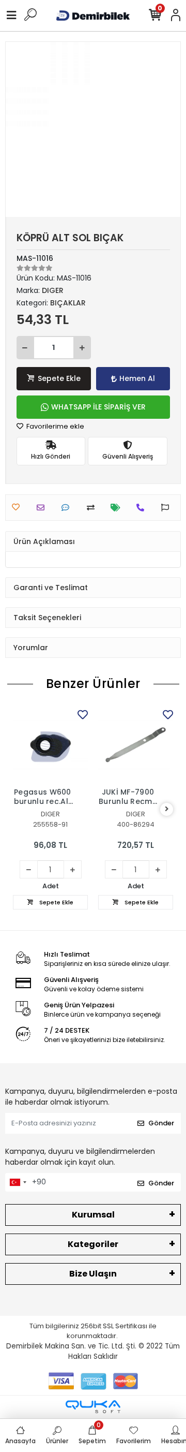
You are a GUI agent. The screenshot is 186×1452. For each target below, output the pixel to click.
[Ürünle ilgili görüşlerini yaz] (68, 507)
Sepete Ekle (59, 378)
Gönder (161, 1123)
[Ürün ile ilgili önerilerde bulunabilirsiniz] (168, 507)
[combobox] (17, 1182)
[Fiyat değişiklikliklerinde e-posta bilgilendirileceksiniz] (118, 507)
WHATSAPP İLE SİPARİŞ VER (98, 407)
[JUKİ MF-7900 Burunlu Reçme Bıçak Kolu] (135, 744)
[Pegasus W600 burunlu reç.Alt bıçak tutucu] (50, 744)
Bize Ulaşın (93, 1274)
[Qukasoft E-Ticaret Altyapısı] (93, 1406)
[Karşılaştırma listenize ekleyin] (93, 507)
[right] (167, 809)
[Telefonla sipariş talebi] (143, 507)
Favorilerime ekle (54, 426)
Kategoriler (93, 1244)
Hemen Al (137, 378)
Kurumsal (93, 1215)
